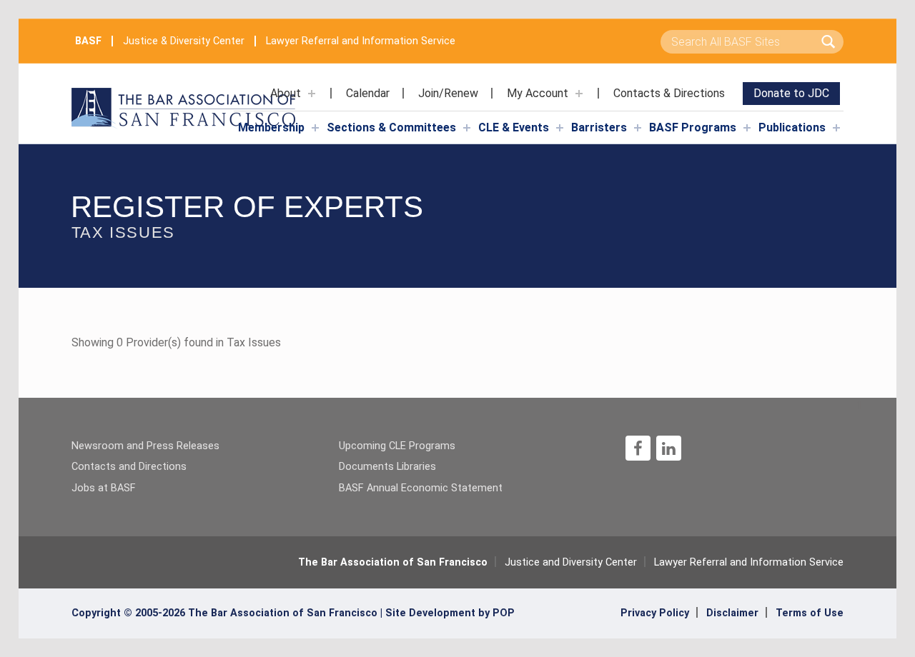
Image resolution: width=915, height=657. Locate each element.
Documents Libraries (387, 467)
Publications (792, 127)
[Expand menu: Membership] (315, 127)
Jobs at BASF (103, 488)
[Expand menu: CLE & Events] (559, 127)
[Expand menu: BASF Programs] (747, 127)
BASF (88, 41)
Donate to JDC (791, 93)
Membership (271, 127)
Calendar (368, 93)
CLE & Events (513, 127)
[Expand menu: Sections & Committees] (466, 127)
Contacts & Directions (669, 93)
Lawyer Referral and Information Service (360, 41)
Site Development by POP (450, 613)
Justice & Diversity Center (183, 41)
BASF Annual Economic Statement (421, 488)
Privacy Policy (654, 613)
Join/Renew (448, 93)
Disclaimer (732, 613)
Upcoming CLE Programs (397, 446)
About (285, 93)
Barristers (599, 127)
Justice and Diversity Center (571, 562)
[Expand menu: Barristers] (637, 127)
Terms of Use (810, 613)
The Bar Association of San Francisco (393, 562)
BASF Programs (692, 127)
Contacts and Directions (129, 467)
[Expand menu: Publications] (836, 127)
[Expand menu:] (311, 93)
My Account (537, 93)
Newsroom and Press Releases (145, 446)
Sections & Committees (391, 127)
